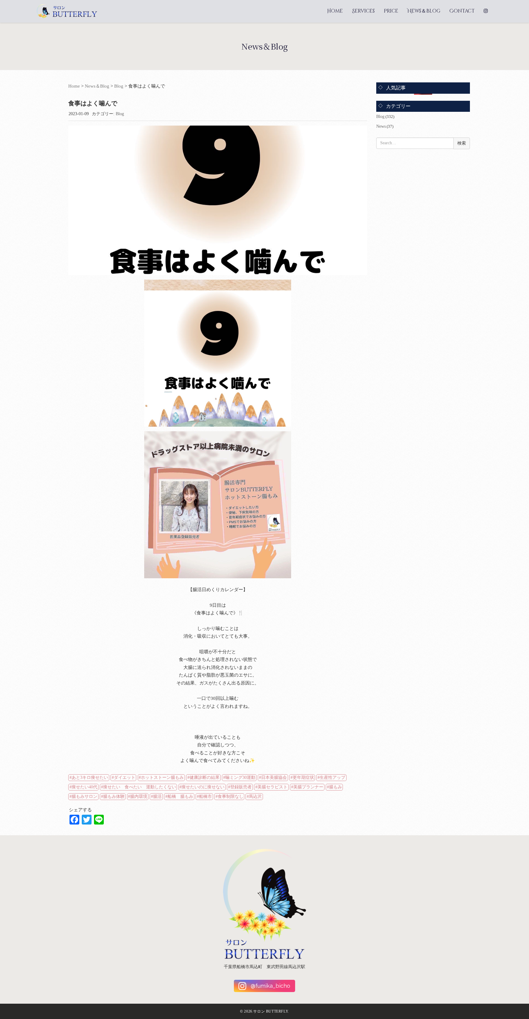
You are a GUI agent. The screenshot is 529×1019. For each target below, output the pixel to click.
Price (391, 11)
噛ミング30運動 (240, 777)
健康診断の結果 (204, 777)
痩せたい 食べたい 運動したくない (139, 787)
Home (335, 11)
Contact (462, 11)
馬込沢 (255, 796)
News (381, 126)
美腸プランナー (308, 787)
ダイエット (124, 777)
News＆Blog (423, 11)
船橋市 (205, 796)
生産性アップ (332, 777)
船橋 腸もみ (180, 796)
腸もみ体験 (114, 796)
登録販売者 (241, 787)
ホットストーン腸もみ (162, 777)
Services (363, 11)
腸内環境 (138, 796)
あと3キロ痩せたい (90, 777)
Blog (118, 86)
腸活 (157, 796)
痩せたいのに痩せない (203, 787)
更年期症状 (303, 777)
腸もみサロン (84, 796)
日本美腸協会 (274, 777)
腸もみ (335, 787)
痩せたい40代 (84, 787)
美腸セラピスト (272, 787)
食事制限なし (230, 796)
